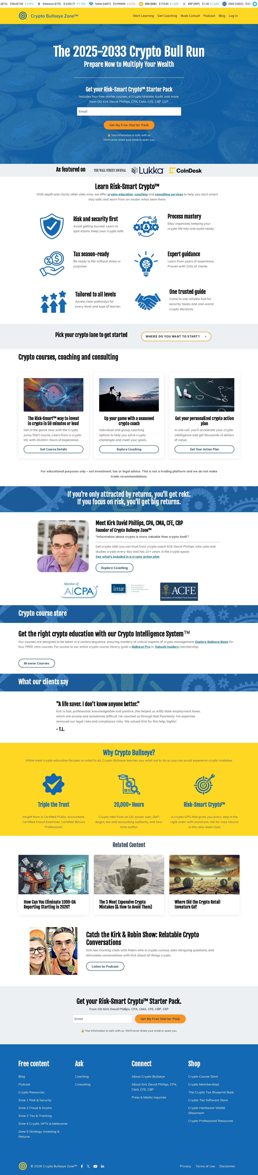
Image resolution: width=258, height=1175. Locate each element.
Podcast (209, 16)
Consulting (83, 1084)
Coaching (82, 1076)
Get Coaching (167, 16)
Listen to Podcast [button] (105, 966)
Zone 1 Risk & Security (35, 1100)
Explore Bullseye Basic (211, 642)
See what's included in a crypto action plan (127, 557)
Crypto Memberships (203, 1084)
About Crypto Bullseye (148, 1076)
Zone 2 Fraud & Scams (35, 1108)
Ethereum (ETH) (64, 3)
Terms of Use (205, 1166)
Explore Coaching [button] (129, 449)
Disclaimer (227, 1166)
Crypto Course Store (203, 1076)
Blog (222, 16)
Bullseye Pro (141, 647)
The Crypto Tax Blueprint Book (211, 1092)
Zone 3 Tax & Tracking (35, 1116)
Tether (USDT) (115, 3)
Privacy (186, 1166)
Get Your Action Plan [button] (204, 449)
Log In (233, 16)
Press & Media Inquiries (149, 1097)
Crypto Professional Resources (210, 1121)
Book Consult (190, 16)
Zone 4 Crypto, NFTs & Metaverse (43, 1124)
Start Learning (143, 16)
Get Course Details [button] (53, 449)
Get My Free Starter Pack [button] (129, 125)
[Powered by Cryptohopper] (254, 3)
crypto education (120, 194)
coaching (141, 194)
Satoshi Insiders (167, 647)
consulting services (169, 194)
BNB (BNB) (161, 3)
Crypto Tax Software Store (208, 1100)
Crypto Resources (31, 1092)
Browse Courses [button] (36, 663)
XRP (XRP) (203, 3)
